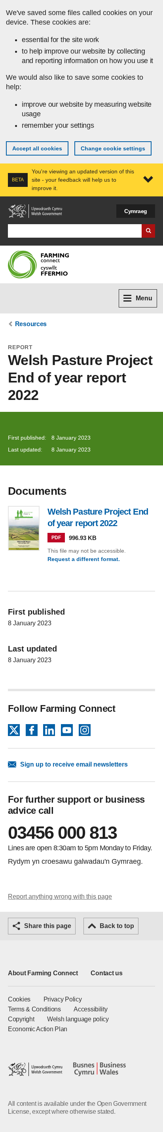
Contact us (106, 973)
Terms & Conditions (34, 1009)
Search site (148, 231)
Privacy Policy (63, 999)
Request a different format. (83, 559)
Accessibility (90, 1009)
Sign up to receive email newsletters (74, 764)
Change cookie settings (113, 148)
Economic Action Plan (37, 1029)
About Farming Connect (43, 973)
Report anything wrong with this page (60, 896)
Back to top (117, 926)
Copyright (21, 1019)
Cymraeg (135, 211)
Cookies (19, 999)
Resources (31, 324)
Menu (144, 298)
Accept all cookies (37, 148)
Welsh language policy (78, 1019)
